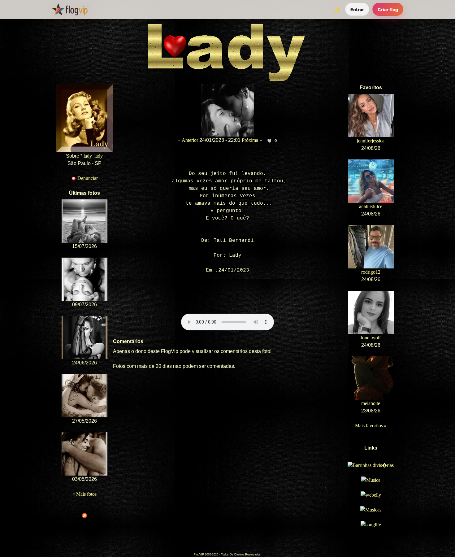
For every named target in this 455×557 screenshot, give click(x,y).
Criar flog (388, 9)
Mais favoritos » (371, 425)
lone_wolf (371, 337)
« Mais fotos (84, 494)
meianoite (370, 403)
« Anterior (188, 140)
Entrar (357, 9)
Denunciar (87, 178)
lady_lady (93, 156)
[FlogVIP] (70, 9)
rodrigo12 (370, 272)
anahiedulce (370, 206)
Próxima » (252, 140)
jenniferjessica (370, 140)
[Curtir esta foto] (270, 141)
